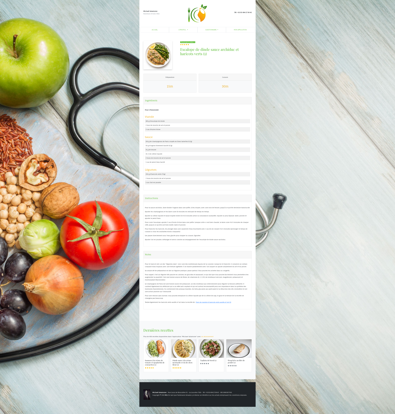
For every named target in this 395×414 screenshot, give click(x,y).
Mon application (240, 30)
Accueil (155, 30)
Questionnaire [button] (211, 30)
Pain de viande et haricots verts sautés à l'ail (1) (213, 302)
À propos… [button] (183, 30)
